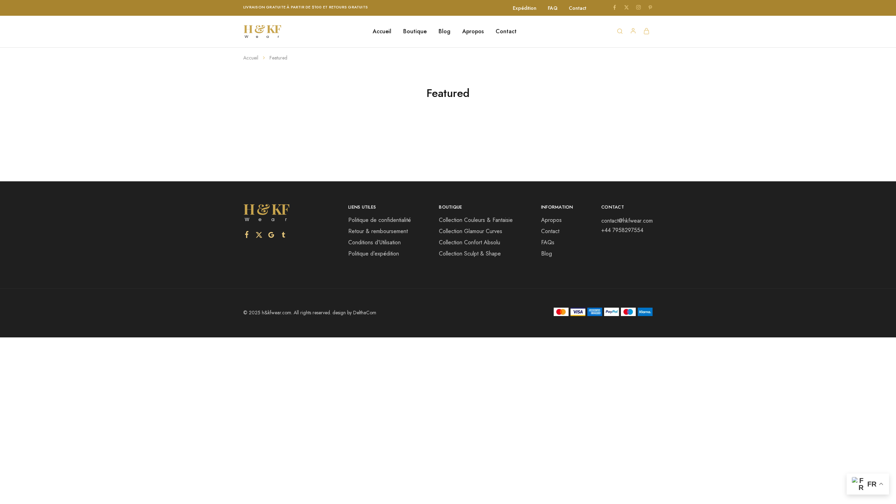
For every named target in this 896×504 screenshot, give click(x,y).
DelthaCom (364, 312)
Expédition (525, 8)
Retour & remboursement (378, 231)
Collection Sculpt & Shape (470, 254)
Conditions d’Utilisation (374, 242)
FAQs (547, 242)
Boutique (415, 31)
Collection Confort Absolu (469, 242)
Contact (577, 8)
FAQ (553, 8)
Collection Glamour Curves (470, 231)
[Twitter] (259, 236)
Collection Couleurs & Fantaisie (476, 220)
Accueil (382, 31)
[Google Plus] (271, 236)
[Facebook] (247, 236)
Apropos (473, 31)
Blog (444, 31)
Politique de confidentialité (379, 220)
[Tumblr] (284, 236)
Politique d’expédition (373, 254)
